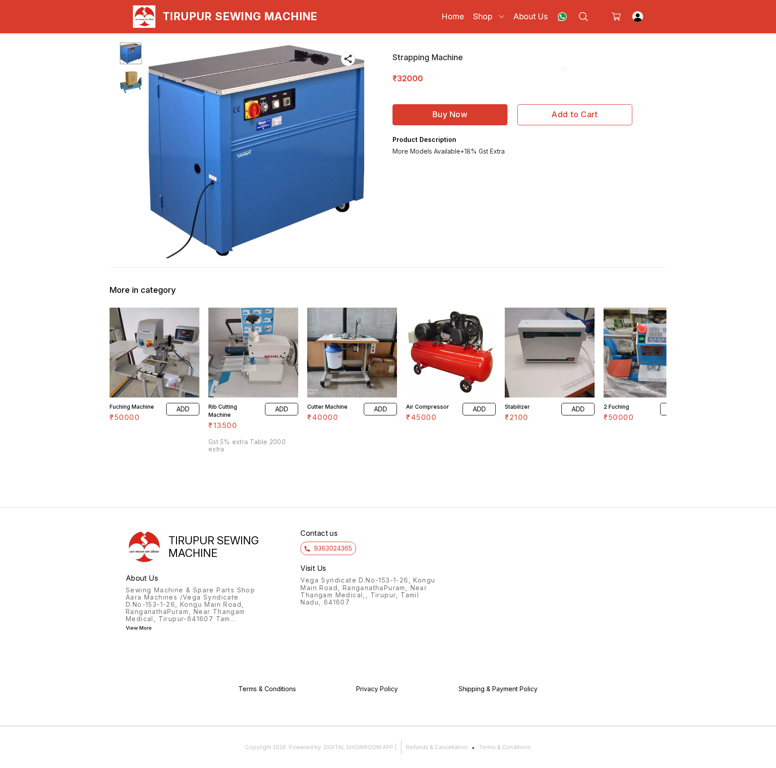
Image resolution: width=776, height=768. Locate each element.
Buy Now (449, 114)
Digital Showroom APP (358, 747)
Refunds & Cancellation (436, 747)
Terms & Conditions (505, 747)
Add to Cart (574, 114)
